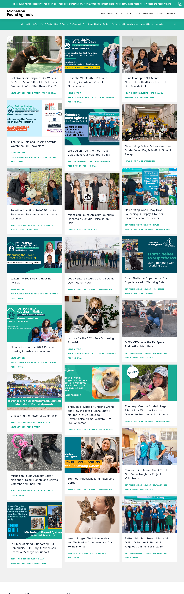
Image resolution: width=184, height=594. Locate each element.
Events (137, 13)
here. (168, 3)
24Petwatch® (75, 3)
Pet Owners (172, 13)
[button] (108, 13)
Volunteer (160, 13)
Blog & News (148, 13)
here (142, 3)
